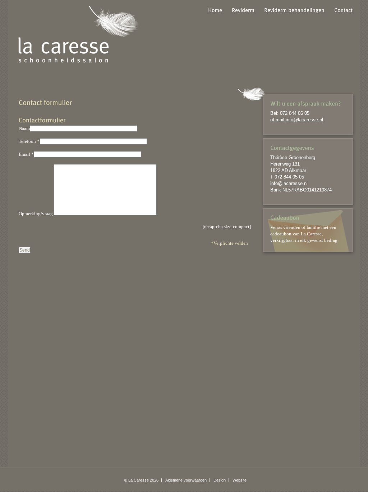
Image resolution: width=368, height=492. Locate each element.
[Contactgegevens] (308, 147)
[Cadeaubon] (284, 217)
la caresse (78, 34)
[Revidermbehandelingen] (294, 9)
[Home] (215, 9)
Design (219, 480)
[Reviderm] (243, 9)
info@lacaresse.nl (289, 183)
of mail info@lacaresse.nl (296, 119)
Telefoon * (29, 141)
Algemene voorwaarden (186, 480)
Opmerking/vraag (36, 213)
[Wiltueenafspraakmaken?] (308, 103)
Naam (24, 128)
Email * (26, 154)
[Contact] (343, 9)
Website (240, 480)
